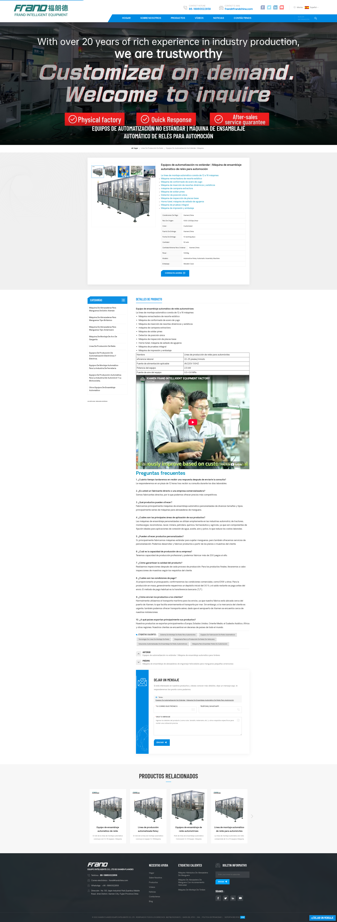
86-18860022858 (200, 9)
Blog (151, 901)
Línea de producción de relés (152, 148)
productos (178, 18)
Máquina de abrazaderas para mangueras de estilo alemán (102, 309)
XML (198, 917)
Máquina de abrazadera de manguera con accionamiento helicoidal (191, 882)
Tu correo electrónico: (166, 706)
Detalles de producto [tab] (149, 299)
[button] (85, 816)
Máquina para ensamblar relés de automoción (209, 644)
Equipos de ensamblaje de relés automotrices (108, 829)
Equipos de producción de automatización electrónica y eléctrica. (102, 356)
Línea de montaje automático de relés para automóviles (148, 829)
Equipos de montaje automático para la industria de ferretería (103, 367)
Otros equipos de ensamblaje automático (102, 389)
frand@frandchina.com (239, 9)
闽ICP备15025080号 (173, 917)
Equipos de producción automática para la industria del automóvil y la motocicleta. (105, 378)
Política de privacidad (212, 917)
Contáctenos (242, 18)
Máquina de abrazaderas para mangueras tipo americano (102, 328)
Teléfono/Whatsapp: (209, 706)
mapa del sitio (189, 917)
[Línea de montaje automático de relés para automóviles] (148, 807)
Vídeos (199, 18)
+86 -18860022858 (110, 886)
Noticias (218, 18)
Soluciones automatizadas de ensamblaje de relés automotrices (163, 644)
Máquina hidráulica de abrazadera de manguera (193, 874)
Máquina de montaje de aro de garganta (103, 338)
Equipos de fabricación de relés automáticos (218, 635)
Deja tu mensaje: (163, 717)
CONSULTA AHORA (174, 273)
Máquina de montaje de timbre (191, 890)
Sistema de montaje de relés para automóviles (177, 635)
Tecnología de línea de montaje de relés (154, 639)
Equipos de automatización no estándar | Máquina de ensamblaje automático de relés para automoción (195, 700)
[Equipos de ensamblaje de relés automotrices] (108, 807)
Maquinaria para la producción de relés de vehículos (194, 639)
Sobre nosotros (150, 18)
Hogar (126, 18)
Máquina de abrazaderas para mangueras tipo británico (102, 319)
